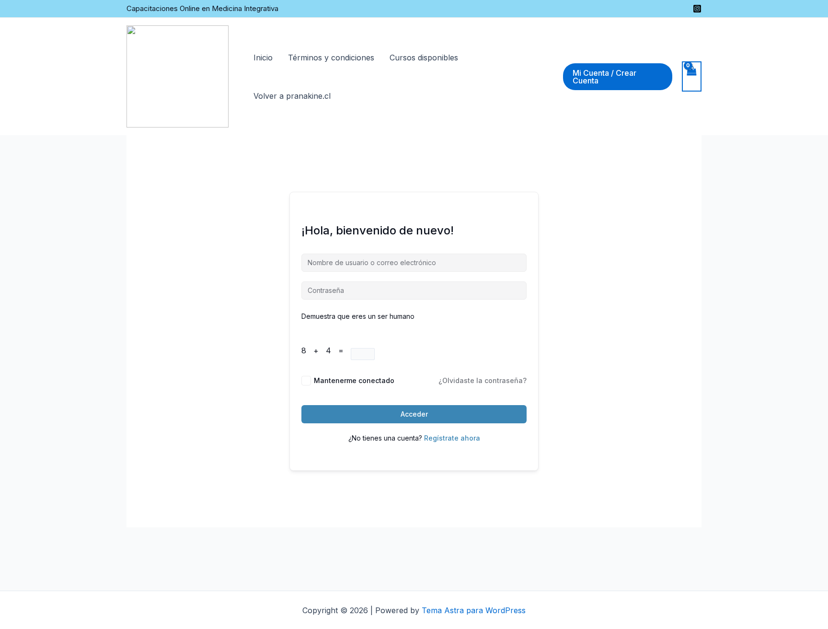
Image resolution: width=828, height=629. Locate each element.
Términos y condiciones (331, 57)
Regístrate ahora (452, 438)
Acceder (414, 414)
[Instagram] (697, 8)
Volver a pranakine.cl (292, 96)
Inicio (263, 57)
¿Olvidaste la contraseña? (482, 380)
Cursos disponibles (424, 57)
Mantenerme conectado (354, 380)
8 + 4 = (326, 350)
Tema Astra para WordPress (474, 610)
